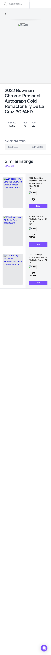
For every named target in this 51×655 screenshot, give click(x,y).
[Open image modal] (25, 18)
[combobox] (15, 3)
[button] (44, 648)
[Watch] (33, 199)
